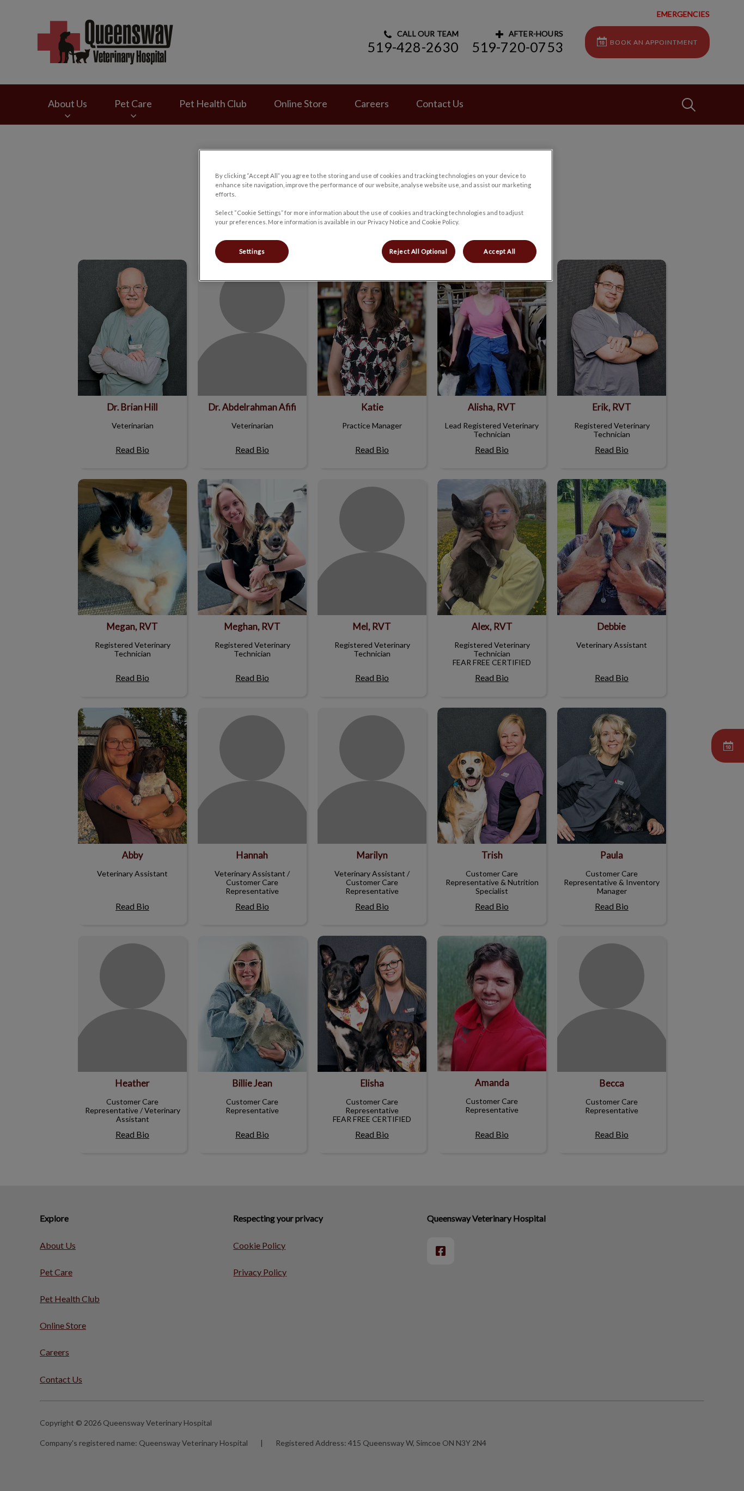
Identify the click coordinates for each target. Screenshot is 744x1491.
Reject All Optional (418, 251)
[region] (376, 215)
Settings (252, 251)
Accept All (500, 251)
